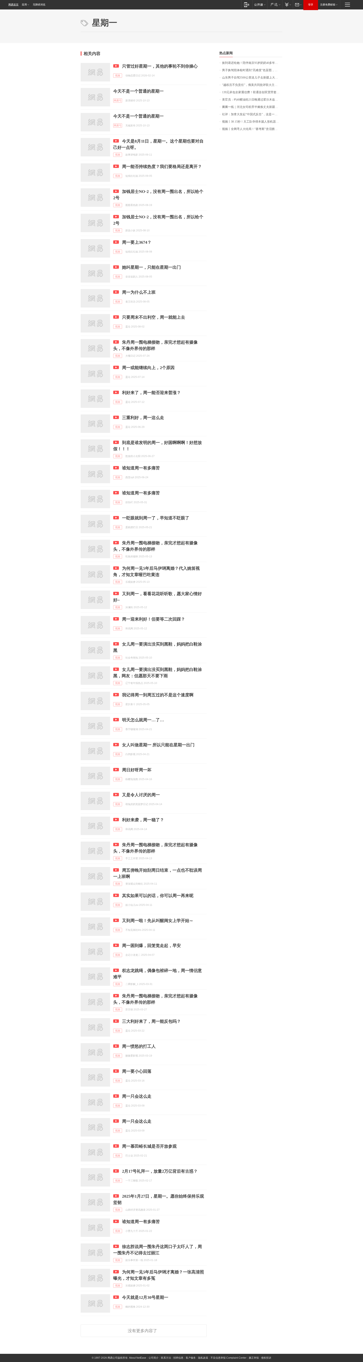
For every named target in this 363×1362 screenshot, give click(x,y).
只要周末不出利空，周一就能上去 (153, 317)
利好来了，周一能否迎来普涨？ (151, 392)
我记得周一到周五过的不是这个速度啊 (157, 695)
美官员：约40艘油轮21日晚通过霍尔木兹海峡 (251, 99)
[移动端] (246, 4)
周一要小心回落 (136, 1071)
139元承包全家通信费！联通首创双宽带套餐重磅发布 (252, 92)
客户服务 (191, 1357)
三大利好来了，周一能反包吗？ (151, 1021)
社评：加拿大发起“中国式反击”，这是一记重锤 (252, 114)
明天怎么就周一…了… (143, 720)
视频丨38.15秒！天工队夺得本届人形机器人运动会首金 (252, 121)
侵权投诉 (266, 1357)
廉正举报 (254, 1357)
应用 (24, 4)
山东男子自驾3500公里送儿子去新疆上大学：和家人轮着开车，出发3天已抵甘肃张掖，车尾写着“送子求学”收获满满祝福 (252, 77)
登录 (310, 4)
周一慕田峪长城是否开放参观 (149, 1146)
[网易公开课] (259, 4)
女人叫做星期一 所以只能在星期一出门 (158, 745)
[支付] (287, 4)
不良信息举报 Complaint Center (228, 1357)
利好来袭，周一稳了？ (143, 819)
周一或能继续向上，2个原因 (148, 367)
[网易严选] (274, 4)
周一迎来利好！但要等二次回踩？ (153, 619)
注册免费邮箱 (327, 4)
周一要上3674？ (136, 242)
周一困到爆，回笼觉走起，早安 (151, 945)
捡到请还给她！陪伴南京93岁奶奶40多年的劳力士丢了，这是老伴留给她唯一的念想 (252, 62)
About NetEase (137, 1357)
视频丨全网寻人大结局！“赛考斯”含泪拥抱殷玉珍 (252, 129)
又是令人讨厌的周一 (141, 794)
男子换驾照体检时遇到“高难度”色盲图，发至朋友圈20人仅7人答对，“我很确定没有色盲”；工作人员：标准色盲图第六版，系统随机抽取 (252, 70)
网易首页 (13, 4)
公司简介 (154, 1357)
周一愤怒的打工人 (139, 1046)
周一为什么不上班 (139, 292)
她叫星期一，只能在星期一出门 (151, 267)
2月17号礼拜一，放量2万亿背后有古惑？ (160, 1171)
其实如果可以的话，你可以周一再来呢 (157, 895)
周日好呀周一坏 (136, 769)
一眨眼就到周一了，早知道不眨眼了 (155, 518)
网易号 (117, 100)
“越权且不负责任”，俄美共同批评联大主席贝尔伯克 (252, 84)
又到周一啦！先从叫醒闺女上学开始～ (157, 920)
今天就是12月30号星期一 (145, 1297)
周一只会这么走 (136, 1096)
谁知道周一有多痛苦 (141, 468)
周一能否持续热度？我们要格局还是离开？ (162, 166)
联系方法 (166, 1357)
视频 (117, 75)
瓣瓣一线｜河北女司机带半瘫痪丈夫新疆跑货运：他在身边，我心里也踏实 (252, 107)
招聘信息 (178, 1357)
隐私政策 (203, 1357)
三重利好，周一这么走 (143, 417)
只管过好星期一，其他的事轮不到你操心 (160, 66)
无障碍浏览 (39, 4)
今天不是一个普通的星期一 (138, 91)
